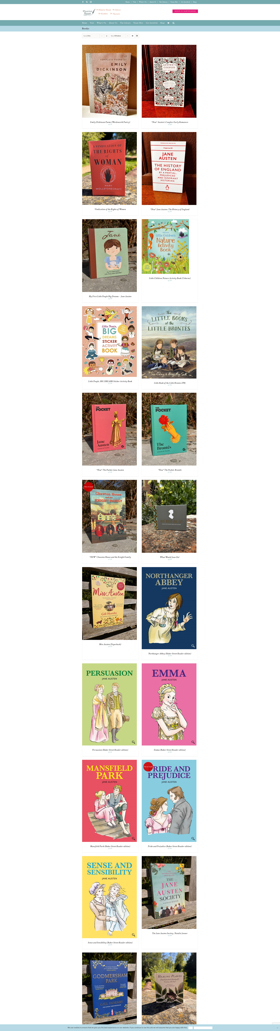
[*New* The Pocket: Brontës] (169, 394)
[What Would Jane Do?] (169, 481)
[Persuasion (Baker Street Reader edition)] (109, 664)
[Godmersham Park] (109, 953)
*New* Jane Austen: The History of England (169, 209)
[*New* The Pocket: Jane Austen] (109, 394)
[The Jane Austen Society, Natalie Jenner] (169, 857)
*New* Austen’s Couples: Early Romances (169, 122)
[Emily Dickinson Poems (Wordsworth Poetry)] (109, 46)
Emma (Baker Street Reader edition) (170, 750)
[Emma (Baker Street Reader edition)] (169, 664)
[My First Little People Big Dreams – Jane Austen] (109, 220)
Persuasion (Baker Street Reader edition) (110, 750)
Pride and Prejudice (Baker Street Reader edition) (170, 846)
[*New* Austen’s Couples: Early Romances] (169, 46)
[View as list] (137, 36)
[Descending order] (107, 36)
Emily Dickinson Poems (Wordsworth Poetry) (110, 122)
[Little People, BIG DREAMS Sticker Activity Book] (109, 307)
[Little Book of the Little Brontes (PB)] (169, 307)
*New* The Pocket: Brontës (170, 470)
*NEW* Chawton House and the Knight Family (110, 557)
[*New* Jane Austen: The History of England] (169, 133)
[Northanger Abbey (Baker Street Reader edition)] (169, 568)
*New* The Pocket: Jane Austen (110, 470)
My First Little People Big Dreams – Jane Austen (110, 296)
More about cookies (203, 1028)
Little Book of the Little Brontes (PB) (170, 383)
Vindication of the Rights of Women (110, 209)
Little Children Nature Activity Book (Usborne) (170, 278)
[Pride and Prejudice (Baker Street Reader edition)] (169, 761)
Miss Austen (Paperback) (110, 644)
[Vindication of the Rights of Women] (109, 133)
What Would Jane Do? (170, 557)
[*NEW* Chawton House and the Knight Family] (109, 481)
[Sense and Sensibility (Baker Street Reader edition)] (109, 857)
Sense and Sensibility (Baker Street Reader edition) (110, 942)
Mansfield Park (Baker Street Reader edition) (110, 846)
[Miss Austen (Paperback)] (109, 568)
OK (191, 1028)
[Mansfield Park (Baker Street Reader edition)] (109, 761)
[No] (277, 1028)
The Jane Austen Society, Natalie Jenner (170, 933)
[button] (174, 23)
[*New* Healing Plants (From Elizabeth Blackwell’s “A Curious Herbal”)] (169, 953)
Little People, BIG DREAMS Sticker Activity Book (110, 381)
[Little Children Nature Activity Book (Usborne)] (165, 220)
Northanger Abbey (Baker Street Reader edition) (169, 653)
